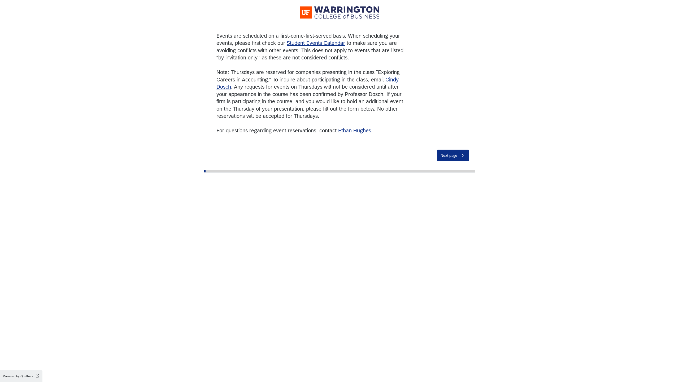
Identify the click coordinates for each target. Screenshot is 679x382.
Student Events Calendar (316, 43)
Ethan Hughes (354, 130)
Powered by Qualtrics (18, 376)
